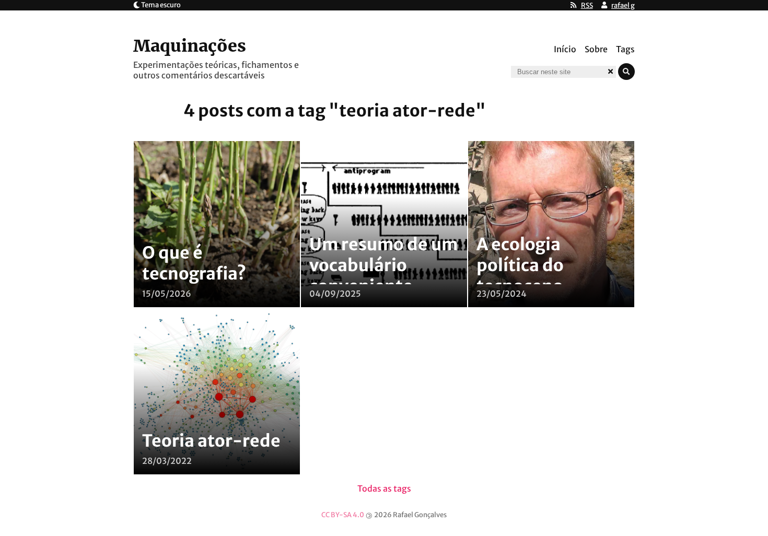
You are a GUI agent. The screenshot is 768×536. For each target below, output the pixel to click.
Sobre (596, 49)
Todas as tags (384, 488)
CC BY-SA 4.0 (342, 514)
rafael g (623, 5)
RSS (587, 5)
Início (565, 49)
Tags (625, 49)
